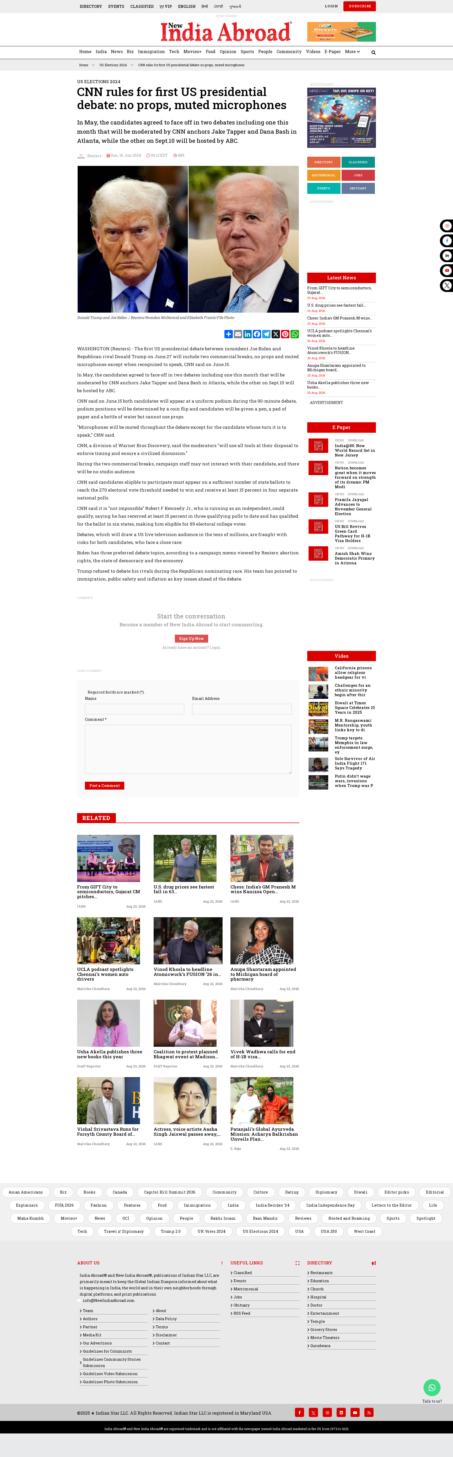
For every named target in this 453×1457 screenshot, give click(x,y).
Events (116, 6)
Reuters (93, 155)
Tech (174, 51)
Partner (90, 1326)
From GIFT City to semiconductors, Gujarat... (339, 290)
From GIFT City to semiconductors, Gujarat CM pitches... (108, 891)
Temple (317, 1321)
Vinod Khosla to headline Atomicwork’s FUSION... (331, 350)
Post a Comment (104, 785)
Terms (162, 1326)
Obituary (358, 188)
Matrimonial (324, 175)
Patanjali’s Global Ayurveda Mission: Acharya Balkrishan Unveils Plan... (264, 1134)
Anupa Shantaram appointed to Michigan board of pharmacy (263, 974)
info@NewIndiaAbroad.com (109, 1300)
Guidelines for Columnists (107, 1351)
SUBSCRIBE (359, 6)
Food (210, 51)
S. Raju (235, 1148)
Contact (163, 1343)
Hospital (318, 1297)
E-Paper (333, 51)
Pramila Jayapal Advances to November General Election (353, 506)
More (351, 51)
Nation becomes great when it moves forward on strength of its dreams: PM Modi (355, 477)
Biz (130, 51)
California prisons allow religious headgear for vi (353, 672)
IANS (81, 906)
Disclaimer (166, 1334)
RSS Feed (242, 1313)
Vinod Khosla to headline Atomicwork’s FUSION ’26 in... (187, 971)
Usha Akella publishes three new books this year (109, 1054)
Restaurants (321, 1272)
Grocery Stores (323, 1329)
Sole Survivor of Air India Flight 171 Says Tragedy (355, 763)
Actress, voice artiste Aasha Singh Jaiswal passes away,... (187, 1131)
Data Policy (166, 1318)
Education (319, 1280)
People (265, 51)
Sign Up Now (191, 638)
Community (289, 51)
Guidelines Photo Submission (110, 1381)
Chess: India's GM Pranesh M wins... (339, 318)
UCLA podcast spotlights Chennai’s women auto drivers (105, 974)
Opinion (228, 51)
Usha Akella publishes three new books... (338, 384)
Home (85, 51)
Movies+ (193, 51)
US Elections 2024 (113, 65)
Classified (142, 6)
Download (356, 440)
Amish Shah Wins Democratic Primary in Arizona (355, 558)
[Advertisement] (113, 32)
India (101, 51)
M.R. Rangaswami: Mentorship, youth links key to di (353, 725)
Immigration (151, 51)
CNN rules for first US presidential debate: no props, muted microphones (191, 65)
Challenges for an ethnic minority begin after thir (353, 690)
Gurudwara (320, 1345)
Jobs (358, 175)
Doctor (316, 1305)
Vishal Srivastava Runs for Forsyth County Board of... (108, 1131)
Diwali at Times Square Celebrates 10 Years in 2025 (355, 707)
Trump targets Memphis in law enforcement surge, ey (354, 745)
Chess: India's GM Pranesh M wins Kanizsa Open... (263, 889)
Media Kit (92, 1334)
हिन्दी (205, 6)
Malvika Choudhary (93, 989)
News (117, 51)
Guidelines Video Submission (110, 1373)
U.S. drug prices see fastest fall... (336, 305)
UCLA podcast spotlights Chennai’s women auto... (339, 333)
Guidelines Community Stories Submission (112, 1362)
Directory (91, 6)
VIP (168, 6)
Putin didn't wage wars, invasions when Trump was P (354, 781)
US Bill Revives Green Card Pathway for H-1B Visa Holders (352, 533)
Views (339, 440)
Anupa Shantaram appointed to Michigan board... (336, 367)
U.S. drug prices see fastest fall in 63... (184, 889)
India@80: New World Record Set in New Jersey (355, 450)
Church (317, 1288)
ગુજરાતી (235, 6)
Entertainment (324, 1313)
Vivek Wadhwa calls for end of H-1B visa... (262, 1054)
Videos (313, 51)
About (161, 1310)
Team (88, 1310)
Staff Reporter (89, 1066)
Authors (90, 1318)
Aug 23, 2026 (136, 906)
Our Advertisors (97, 1343)
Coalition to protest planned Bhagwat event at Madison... (186, 1054)
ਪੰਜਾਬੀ (218, 6)
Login (331, 6)
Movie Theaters (324, 1337)
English (187, 6)
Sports (247, 51)
